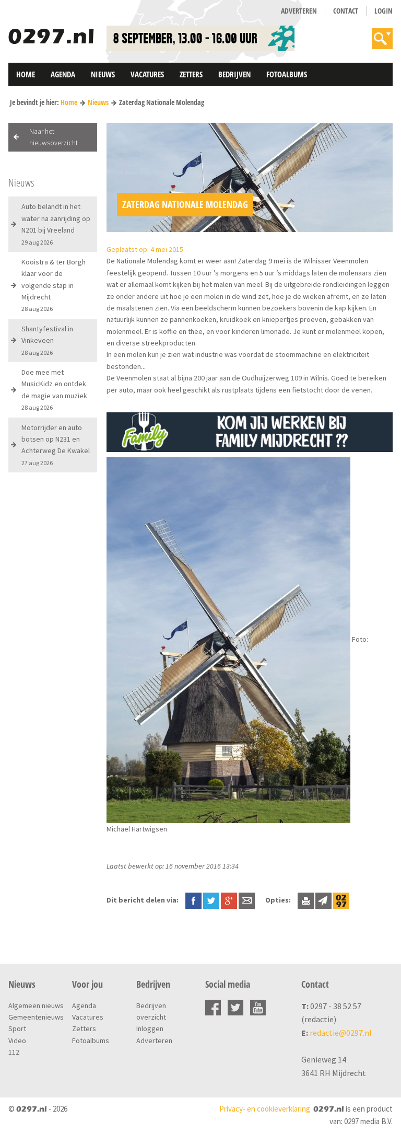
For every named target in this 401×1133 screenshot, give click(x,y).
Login (383, 11)
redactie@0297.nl (341, 1032)
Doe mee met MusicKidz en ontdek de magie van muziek (54, 389)
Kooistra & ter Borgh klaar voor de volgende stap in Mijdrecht (53, 285)
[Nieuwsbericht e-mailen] (247, 900)
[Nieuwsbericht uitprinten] (306, 900)
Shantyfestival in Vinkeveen (47, 340)
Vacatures (147, 74)
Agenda (63, 74)
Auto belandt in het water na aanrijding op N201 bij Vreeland (55, 224)
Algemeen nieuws (36, 1005)
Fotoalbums (286, 74)
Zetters (191, 74)
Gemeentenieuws (36, 1017)
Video (17, 1040)
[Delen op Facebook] (193, 900)
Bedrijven (234, 74)
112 (13, 1052)
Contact (345, 11)
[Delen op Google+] (229, 900)
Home (25, 74)
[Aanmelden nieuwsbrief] (323, 900)
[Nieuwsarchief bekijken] (341, 900)
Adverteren (299, 11)
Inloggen (149, 1028)
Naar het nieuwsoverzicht (53, 136)
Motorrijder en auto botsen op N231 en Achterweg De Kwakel (55, 445)
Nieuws (103, 74)
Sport (17, 1028)
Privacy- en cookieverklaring (264, 1109)
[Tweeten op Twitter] (211, 900)
